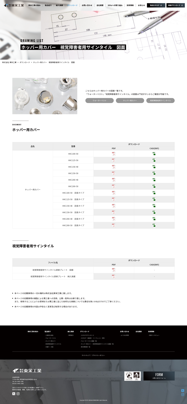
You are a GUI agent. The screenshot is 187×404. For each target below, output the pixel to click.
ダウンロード (84, 331)
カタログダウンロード (87, 335)
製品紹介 (48, 331)
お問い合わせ (124, 331)
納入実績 (71, 331)
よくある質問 (125, 335)
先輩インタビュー (154, 335)
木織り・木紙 (49, 347)
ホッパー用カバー (130, 100)
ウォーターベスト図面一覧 (89, 341)
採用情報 (151, 331)
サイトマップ (86, 355)
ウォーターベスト (99, 100)
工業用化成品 (49, 335)
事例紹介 (71, 335)
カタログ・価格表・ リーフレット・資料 (93, 338)
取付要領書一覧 (85, 347)
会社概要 (139, 331)
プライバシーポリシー (98, 355)
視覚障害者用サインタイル (160, 100)
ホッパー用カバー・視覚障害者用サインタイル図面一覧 (97, 344)
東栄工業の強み (33, 331)
